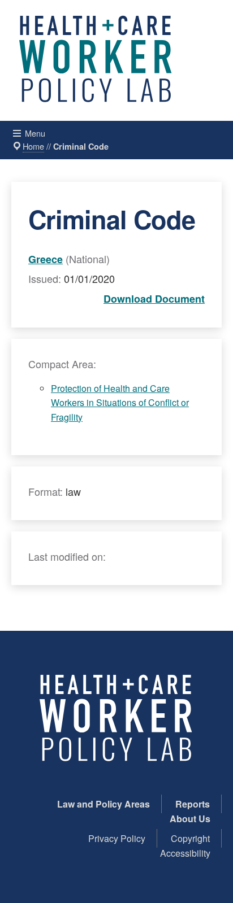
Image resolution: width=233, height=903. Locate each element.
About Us (190, 818)
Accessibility (185, 853)
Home (33, 146)
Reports (192, 803)
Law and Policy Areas (103, 803)
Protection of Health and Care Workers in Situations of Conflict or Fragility (120, 403)
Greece (45, 259)
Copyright (190, 838)
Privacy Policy (116, 838)
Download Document (154, 298)
